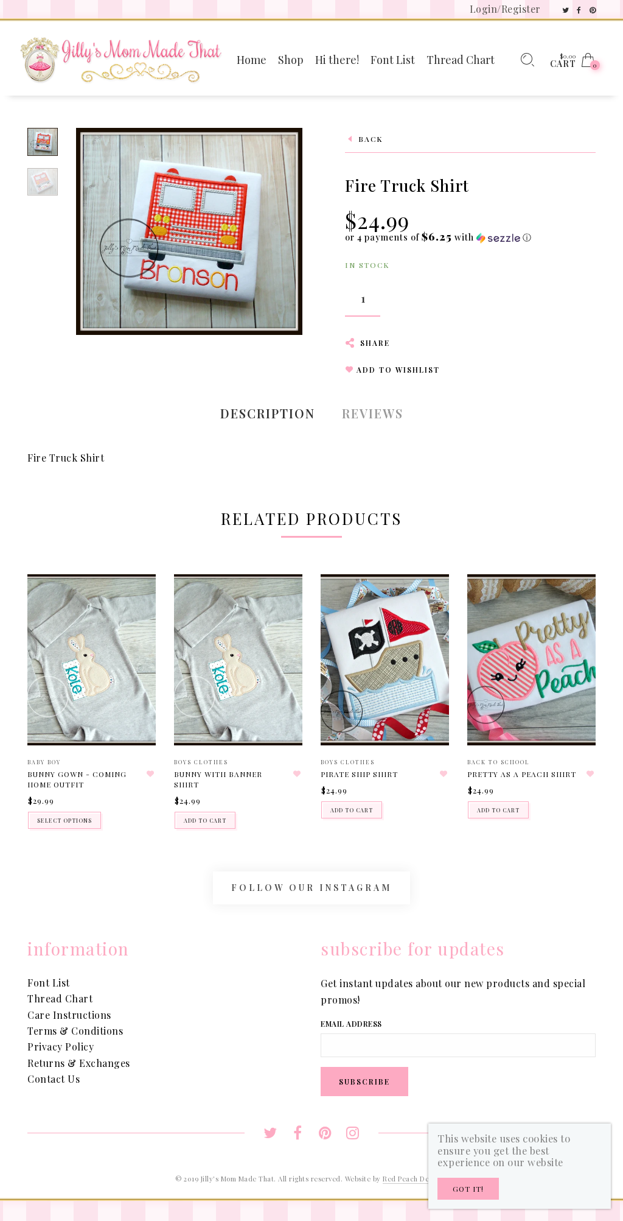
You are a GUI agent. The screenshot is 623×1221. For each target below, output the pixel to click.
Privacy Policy (60, 1046)
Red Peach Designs (414, 1178)
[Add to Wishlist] (150, 774)
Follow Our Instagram (311, 887)
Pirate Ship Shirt (359, 774)
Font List (48, 982)
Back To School (498, 761)
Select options (64, 820)
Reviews (372, 413)
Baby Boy (44, 761)
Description (267, 413)
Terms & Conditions (75, 1030)
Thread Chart (59, 998)
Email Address (351, 1024)
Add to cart (205, 820)
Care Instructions (69, 1014)
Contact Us (53, 1078)
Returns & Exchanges (78, 1063)
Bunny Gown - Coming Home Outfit (77, 779)
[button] (438, 237)
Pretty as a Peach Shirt (521, 774)
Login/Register (505, 8)
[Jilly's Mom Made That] (120, 58)
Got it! (468, 1189)
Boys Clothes (201, 761)
